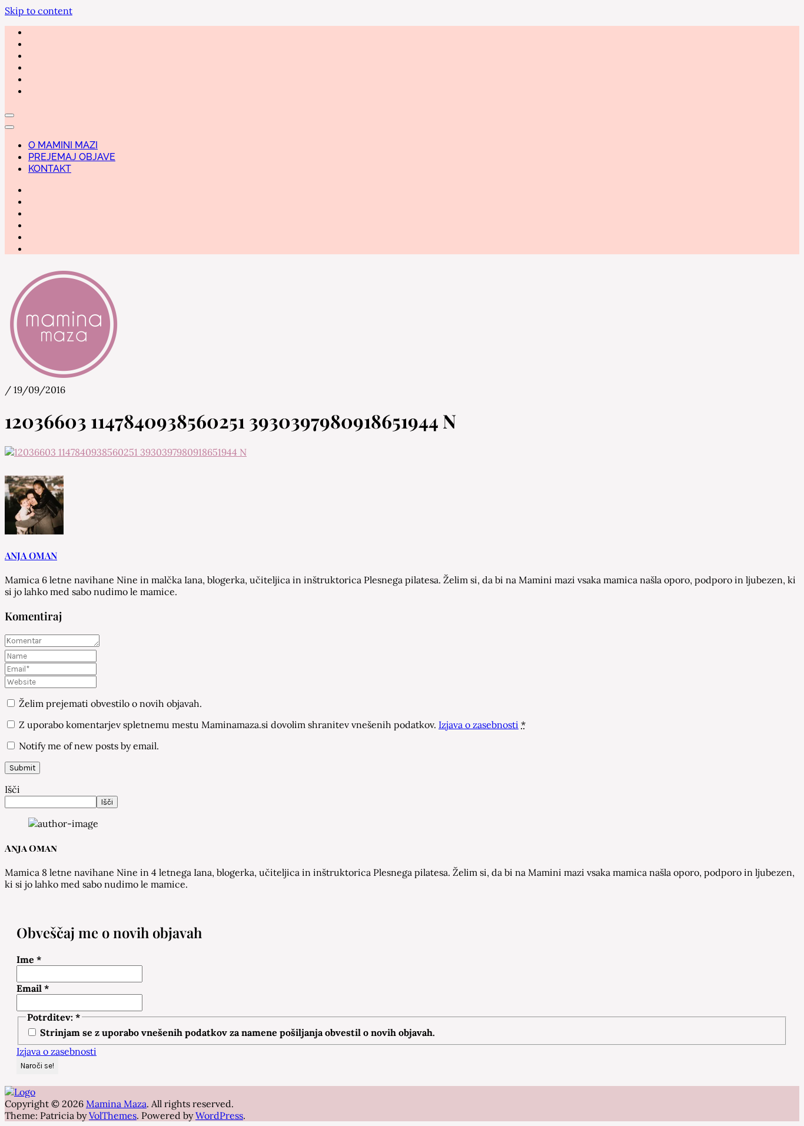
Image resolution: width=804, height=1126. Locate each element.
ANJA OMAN (31, 555)
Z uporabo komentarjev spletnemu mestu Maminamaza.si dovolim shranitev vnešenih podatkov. (272, 724)
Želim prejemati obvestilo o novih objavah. (109, 703)
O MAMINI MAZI (63, 145)
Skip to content (38, 10)
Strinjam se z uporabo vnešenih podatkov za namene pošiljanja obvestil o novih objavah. (236, 1032)
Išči (12, 789)
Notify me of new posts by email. (89, 746)
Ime (29, 959)
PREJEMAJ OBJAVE (71, 156)
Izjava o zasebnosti (478, 724)
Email (32, 988)
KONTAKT (49, 168)
